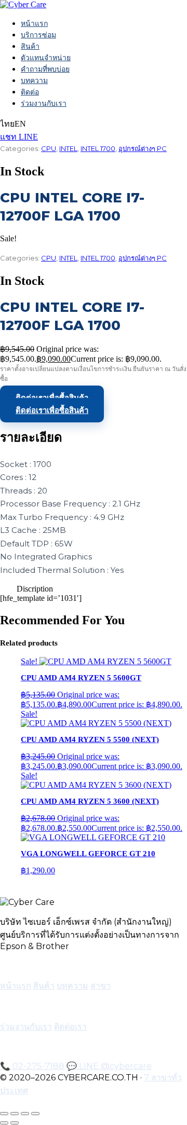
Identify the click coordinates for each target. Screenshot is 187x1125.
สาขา (100, 986)
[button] (93, 589)
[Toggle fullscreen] (14, 1113)
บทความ (34, 80)
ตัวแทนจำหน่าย (46, 57)
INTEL (68, 148)
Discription (35, 588)
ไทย (7, 123)
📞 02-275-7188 (32, 1066)
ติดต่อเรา (70, 1027)
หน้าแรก (34, 23)
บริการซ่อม (38, 34)
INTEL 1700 (98, 148)
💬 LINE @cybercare (109, 1066)
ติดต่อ (30, 92)
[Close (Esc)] (35, 1113)
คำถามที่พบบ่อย (45, 69)
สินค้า (30, 46)
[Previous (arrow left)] (4, 1122)
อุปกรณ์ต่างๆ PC (142, 148)
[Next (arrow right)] (14, 1122)
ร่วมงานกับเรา (43, 103)
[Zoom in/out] (4, 1113)
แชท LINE (19, 136)
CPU (48, 148)
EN (20, 123)
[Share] (25, 1113)
